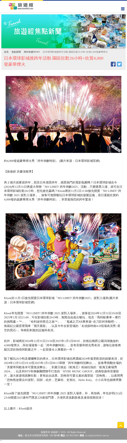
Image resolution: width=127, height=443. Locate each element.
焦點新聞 (16, 52)
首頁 (6, 52)
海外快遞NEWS (32, 52)
